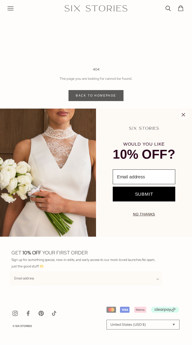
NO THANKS (144, 214)
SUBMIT (144, 193)
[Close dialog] (183, 114)
